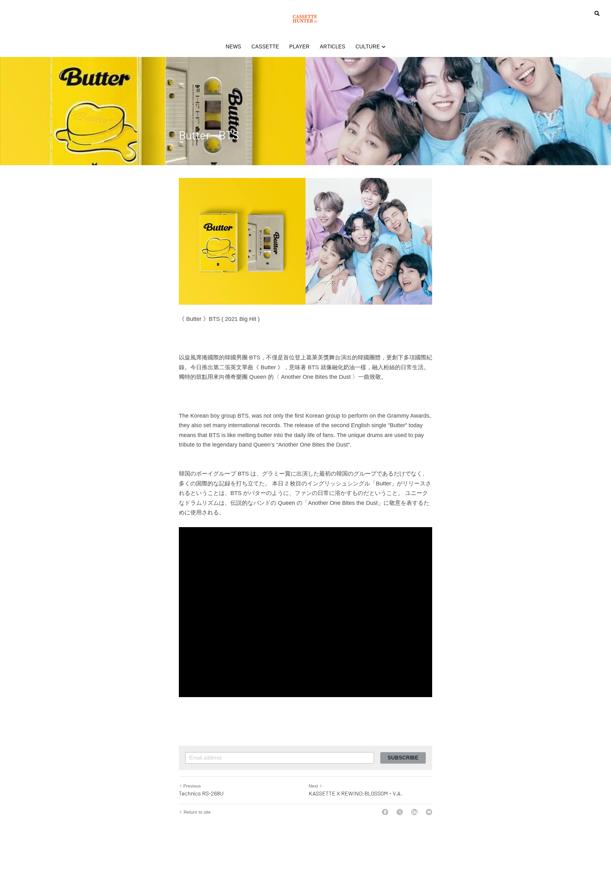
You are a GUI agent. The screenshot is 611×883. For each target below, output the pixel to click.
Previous (192, 785)
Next (313, 785)
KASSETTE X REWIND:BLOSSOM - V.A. (355, 793)
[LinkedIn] (414, 812)
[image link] (305, 18)
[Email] (429, 812)
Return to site (197, 812)
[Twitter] (400, 812)
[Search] (597, 13)
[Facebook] (385, 812)
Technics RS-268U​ (201, 793)
